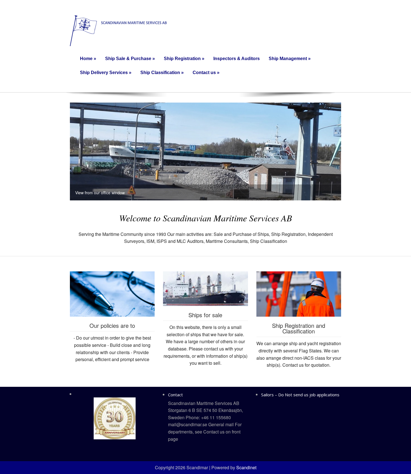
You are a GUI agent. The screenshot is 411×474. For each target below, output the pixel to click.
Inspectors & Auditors (236, 58)
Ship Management (290, 58)
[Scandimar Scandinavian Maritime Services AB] (118, 30)
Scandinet (246, 467)
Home (88, 58)
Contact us (206, 72)
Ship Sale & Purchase (130, 58)
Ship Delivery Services (105, 72)
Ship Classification (162, 72)
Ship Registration (184, 58)
